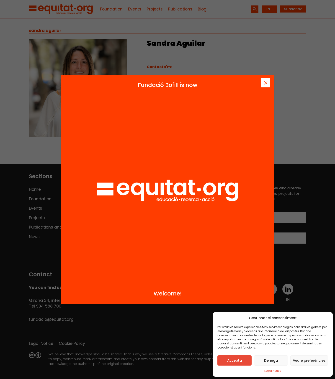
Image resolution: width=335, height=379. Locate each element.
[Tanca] (265, 82)
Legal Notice (272, 371)
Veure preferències (309, 360)
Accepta (234, 360)
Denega (271, 360)
